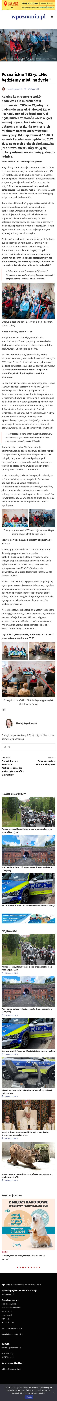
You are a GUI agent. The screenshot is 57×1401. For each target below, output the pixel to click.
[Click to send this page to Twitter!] (9, 747)
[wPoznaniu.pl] (28, 16)
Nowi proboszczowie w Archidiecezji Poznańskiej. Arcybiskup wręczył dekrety (25, 1133)
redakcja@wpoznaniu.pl (11, 1347)
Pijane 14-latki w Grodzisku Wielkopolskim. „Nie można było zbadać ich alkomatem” (13, 766)
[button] (17, 1267)
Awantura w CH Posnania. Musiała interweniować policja (28, 905)
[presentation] (4, 1233)
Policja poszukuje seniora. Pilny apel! (45, 761)
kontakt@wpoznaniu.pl (13, 738)
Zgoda (29, 1397)
